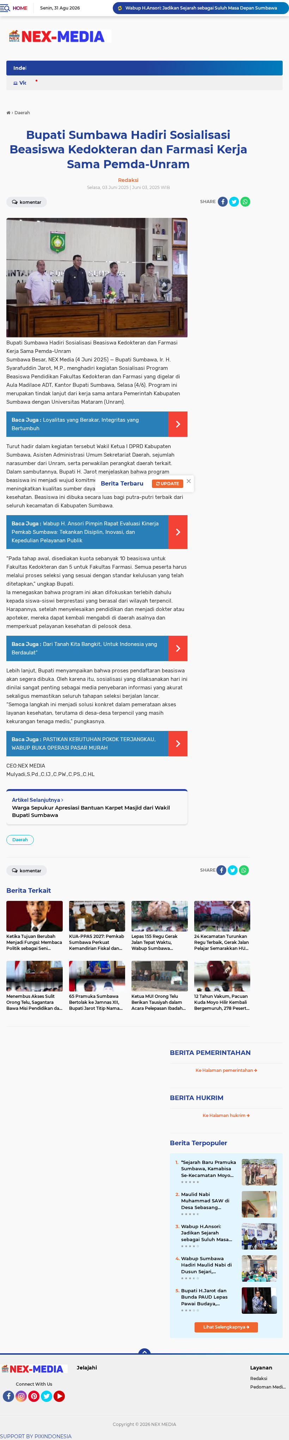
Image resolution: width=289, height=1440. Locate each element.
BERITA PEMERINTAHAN (210, 1053)
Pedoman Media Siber (269, 1387)
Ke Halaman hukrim (225, 1115)
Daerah (20, 839)
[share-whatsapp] (245, 202)
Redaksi (258, 1378)
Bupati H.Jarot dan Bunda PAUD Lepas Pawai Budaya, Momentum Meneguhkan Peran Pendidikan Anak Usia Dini (207, 1297)
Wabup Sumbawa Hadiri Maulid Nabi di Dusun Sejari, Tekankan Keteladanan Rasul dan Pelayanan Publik (208, 1265)
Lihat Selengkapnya (224, 1327)
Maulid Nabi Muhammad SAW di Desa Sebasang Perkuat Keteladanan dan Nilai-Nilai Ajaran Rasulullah (206, 1200)
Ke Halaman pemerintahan (225, 1070)
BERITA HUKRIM (196, 1098)
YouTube (64, 1405)
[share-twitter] (234, 202)
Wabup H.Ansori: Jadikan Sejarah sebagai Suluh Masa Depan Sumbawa (201, 8)
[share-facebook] (223, 202)
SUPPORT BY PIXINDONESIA (36, 1436)
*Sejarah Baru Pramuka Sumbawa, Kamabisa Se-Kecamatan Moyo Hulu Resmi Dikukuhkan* (208, 1168)
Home (20, 8)
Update (169, 483)
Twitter (50, 1405)
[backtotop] (144, 1354)
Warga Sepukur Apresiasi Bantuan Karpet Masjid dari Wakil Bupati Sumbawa (91, 811)
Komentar (30, 870)
